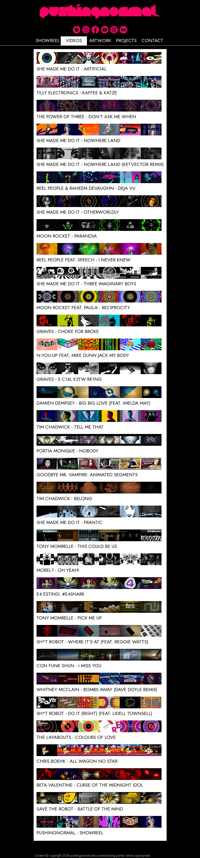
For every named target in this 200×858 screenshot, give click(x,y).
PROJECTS (126, 40)
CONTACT (152, 40)
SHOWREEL (48, 40)
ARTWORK (100, 40)
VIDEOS (74, 40)
